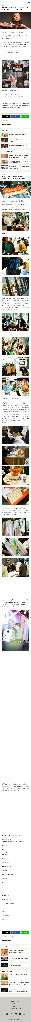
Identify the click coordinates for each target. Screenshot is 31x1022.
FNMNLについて (15, 1001)
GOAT (5, 512)
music (3, 5)
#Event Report (5, 936)
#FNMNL (12, 936)
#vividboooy (5, 120)
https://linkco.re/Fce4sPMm (18, 97)
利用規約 (15, 1006)
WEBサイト (19, 420)
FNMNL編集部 (11, 32)
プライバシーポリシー (15, 1008)
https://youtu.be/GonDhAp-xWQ (11, 94)
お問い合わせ (15, 1003)
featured (3, 174)
